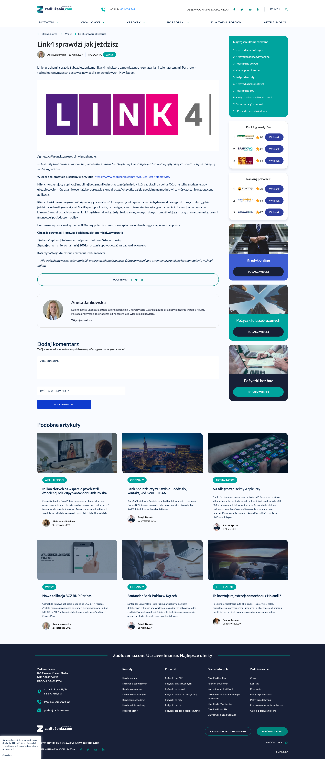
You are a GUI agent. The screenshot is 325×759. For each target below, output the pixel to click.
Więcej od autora (81, 319)
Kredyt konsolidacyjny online (252, 56)
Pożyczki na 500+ (246, 90)
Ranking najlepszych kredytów (228, 731)
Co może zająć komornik (250, 104)
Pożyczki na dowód (247, 63)
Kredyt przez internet (248, 70)
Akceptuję (7, 755)
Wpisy (109, 54)
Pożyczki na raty (245, 77)
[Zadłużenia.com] (54, 9)
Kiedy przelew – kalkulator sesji (254, 97)
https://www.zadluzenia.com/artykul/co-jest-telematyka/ (132, 177)
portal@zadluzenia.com (57, 710)
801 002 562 (127, 9)
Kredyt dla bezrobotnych (250, 83)
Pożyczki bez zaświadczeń (252, 110)
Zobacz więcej (258, 271)
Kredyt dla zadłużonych (249, 49)
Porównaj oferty (272, 731)
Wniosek (274, 137)
